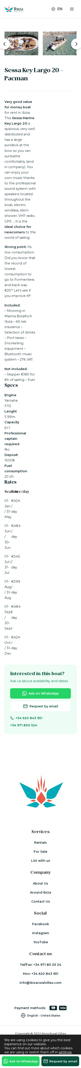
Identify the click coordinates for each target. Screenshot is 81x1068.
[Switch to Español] (59, 22)
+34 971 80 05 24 (47, 965)
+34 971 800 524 (23, 725)
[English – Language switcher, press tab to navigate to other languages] (59, 9)
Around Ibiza (40, 892)
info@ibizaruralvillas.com (40, 983)
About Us (40, 883)
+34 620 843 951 (29, 718)
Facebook (40, 924)
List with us (40, 861)
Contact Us (40, 901)
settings (65, 1052)
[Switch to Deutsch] (59, 16)
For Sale (40, 852)
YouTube (40, 942)
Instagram (40, 933)
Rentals (40, 843)
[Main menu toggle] (71, 9)
